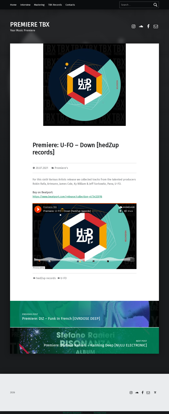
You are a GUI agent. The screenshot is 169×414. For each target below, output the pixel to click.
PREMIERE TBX (29, 24)
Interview (25, 4)
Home (13, 4)
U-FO (64, 278)
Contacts (70, 4)
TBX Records (55, 4)
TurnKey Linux (100, 412)
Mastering (39, 4)
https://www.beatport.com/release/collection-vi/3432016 (67, 196)
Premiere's (61, 168)
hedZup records (46, 278)
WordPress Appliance (72, 412)
